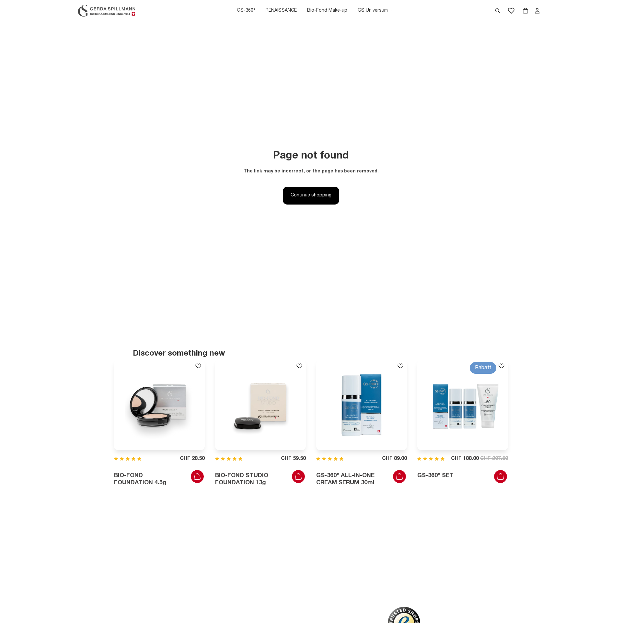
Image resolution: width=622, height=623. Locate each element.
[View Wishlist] (511, 11)
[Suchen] (497, 11)
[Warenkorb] (525, 11)
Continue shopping (311, 195)
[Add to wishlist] (198, 365)
